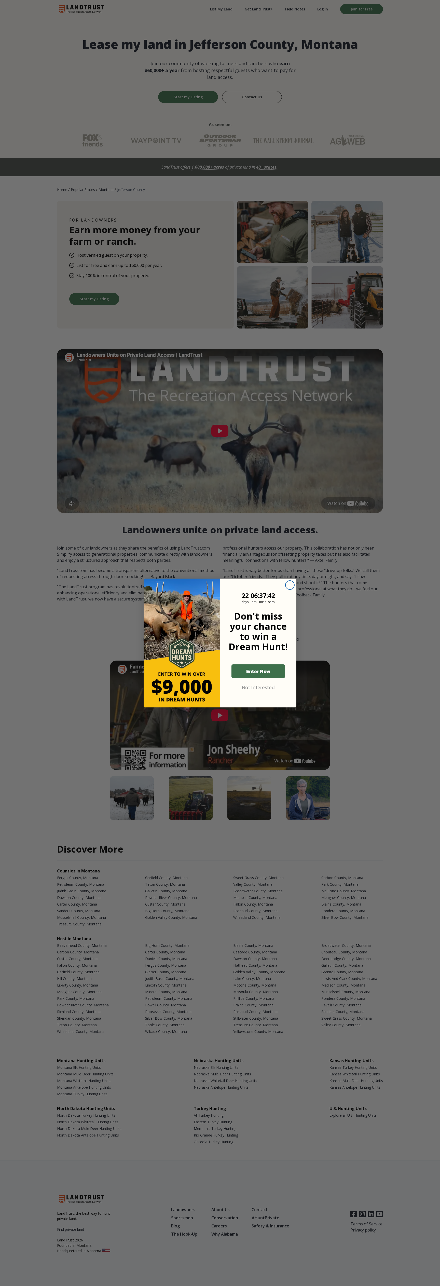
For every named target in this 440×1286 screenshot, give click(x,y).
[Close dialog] (289, 585)
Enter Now (258, 671)
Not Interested (258, 687)
